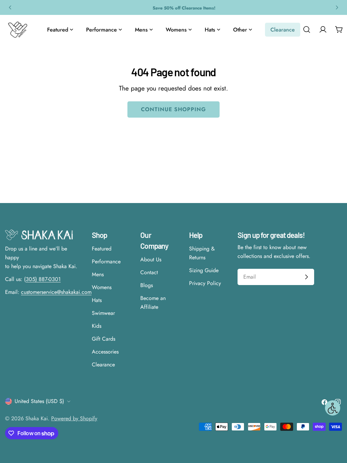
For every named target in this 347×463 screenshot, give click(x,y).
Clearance (103, 364)
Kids (96, 326)
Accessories (105, 352)
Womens (101, 287)
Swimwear (103, 313)
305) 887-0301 (43, 279)
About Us (150, 259)
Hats (97, 300)
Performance (106, 261)
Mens (98, 274)
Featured (101, 249)
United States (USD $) (39, 401)
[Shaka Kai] (17, 29)
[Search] (306, 29)
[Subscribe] (306, 277)
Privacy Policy (205, 283)
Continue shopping (173, 109)
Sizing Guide (204, 270)
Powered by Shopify (74, 418)
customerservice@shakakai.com (56, 292)
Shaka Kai (36, 418)
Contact (149, 272)
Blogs (146, 285)
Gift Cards (103, 339)
